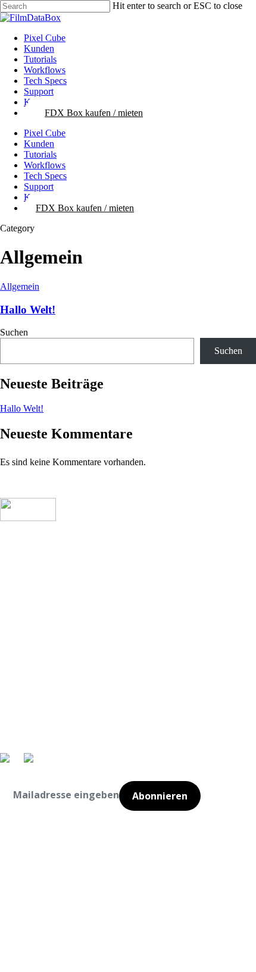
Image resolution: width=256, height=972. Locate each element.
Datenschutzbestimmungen (48, 864)
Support (39, 186)
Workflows (44, 165)
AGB (9, 593)
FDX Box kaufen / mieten (85, 208)
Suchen (14, 332)
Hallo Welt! (27, 309)
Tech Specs (45, 176)
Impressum (25, 542)
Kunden (39, 144)
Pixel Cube (44, 133)
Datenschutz (28, 572)
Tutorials (40, 154)
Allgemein (19, 286)
